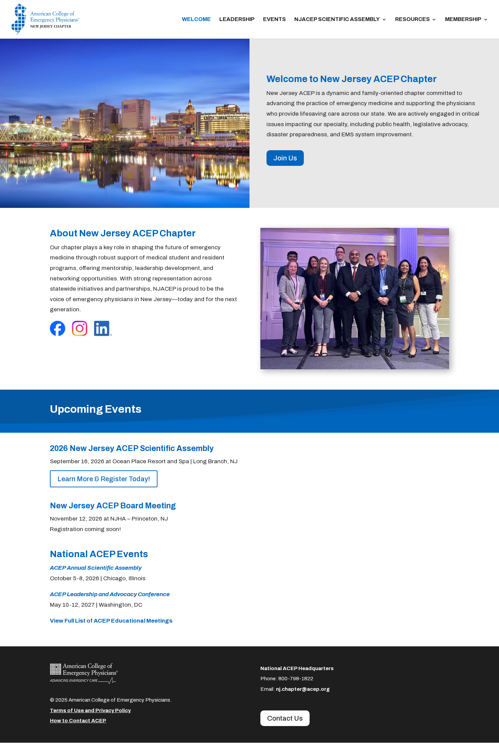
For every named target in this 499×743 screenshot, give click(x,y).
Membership (463, 19)
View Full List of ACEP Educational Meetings (111, 621)
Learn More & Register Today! (103, 479)
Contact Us (285, 718)
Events (274, 19)
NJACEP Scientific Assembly (337, 19)
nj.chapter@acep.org (303, 689)
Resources (412, 19)
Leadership (237, 19)
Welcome (196, 19)
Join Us (285, 158)
